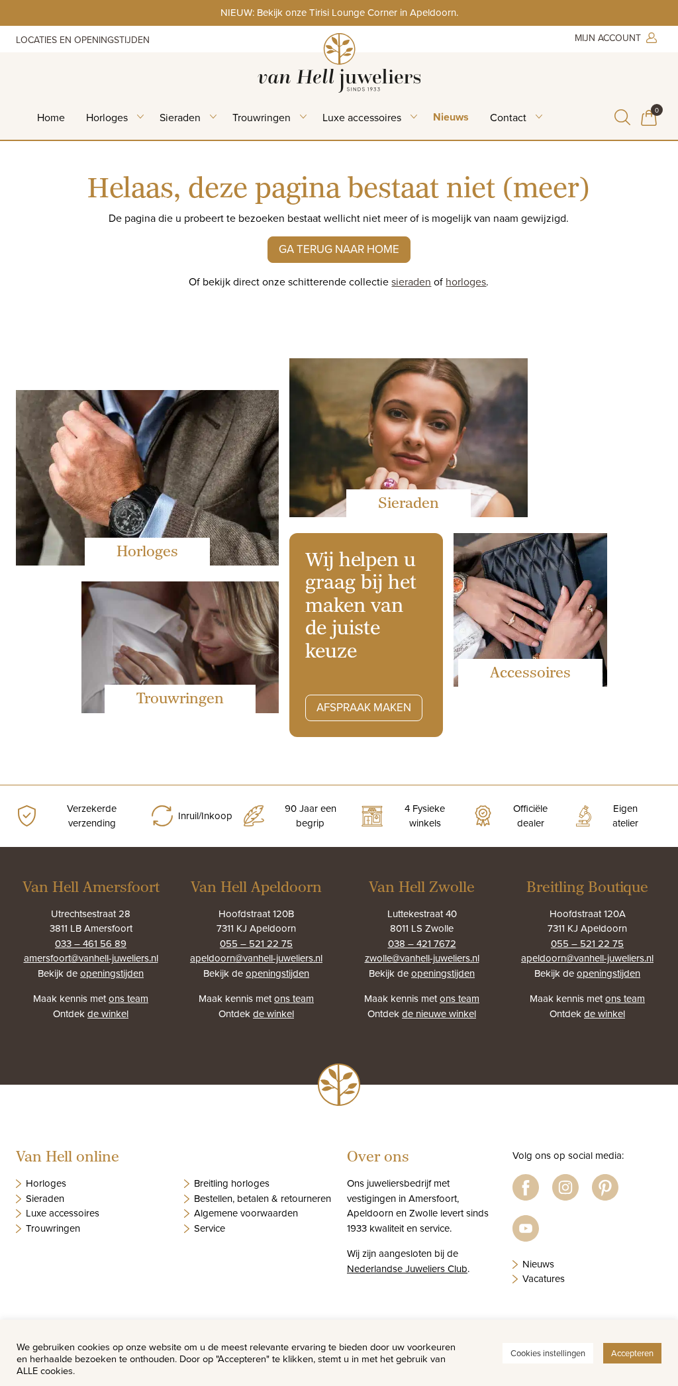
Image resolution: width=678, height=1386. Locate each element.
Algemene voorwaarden (246, 1213)
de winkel (107, 1013)
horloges (466, 281)
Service (209, 1228)
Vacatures (543, 1278)
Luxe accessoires (361, 117)
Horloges (107, 117)
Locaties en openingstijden (83, 39)
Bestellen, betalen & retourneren (262, 1198)
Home (51, 117)
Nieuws (451, 116)
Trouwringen (261, 117)
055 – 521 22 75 (256, 943)
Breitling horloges (231, 1183)
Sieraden (180, 117)
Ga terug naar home (339, 249)
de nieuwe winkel (439, 1013)
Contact (508, 117)
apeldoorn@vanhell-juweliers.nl (256, 958)
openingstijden (112, 973)
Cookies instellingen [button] (547, 1353)
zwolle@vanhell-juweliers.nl (422, 958)
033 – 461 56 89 (90, 943)
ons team (128, 998)
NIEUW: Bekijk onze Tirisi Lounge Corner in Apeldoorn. (339, 12)
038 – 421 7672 (422, 943)
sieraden (411, 281)
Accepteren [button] (632, 1353)
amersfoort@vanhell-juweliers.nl (91, 958)
